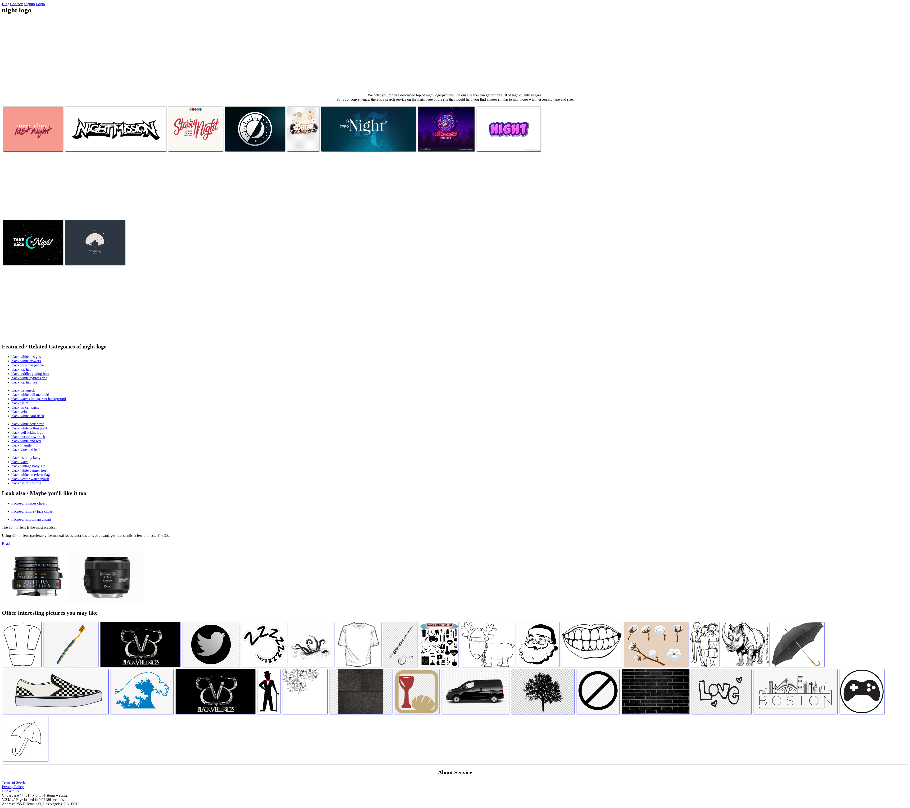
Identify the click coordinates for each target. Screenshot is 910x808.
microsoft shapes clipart (28, 503)
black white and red (26, 441)
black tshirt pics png (26, 483)
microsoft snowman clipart (31, 519)
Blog (5, 4)
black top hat (21, 369)
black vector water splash (30, 479)
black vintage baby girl (28, 466)
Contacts (16, 4)
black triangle (21, 445)
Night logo (11, 145)
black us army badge (26, 458)
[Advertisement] (455, 53)
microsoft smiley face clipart (32, 511)
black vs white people (27, 365)
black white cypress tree (29, 378)
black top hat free (24, 382)
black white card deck (27, 416)
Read (6, 544)
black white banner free (28, 470)
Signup (29, 4)
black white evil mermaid (30, 395)
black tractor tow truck (28, 437)
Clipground (23, 793)
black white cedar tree (27, 424)
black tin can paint (25, 407)
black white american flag (30, 475)
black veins (19, 412)
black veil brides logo (27, 432)
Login (40, 4)
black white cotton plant (29, 428)
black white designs (26, 357)
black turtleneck (23, 390)
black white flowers (26, 361)
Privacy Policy (13, 787)
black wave (19, 462)
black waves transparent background (38, 399)
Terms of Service (14, 783)
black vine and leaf (25, 449)
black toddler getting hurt (30, 374)
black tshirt (19, 403)
